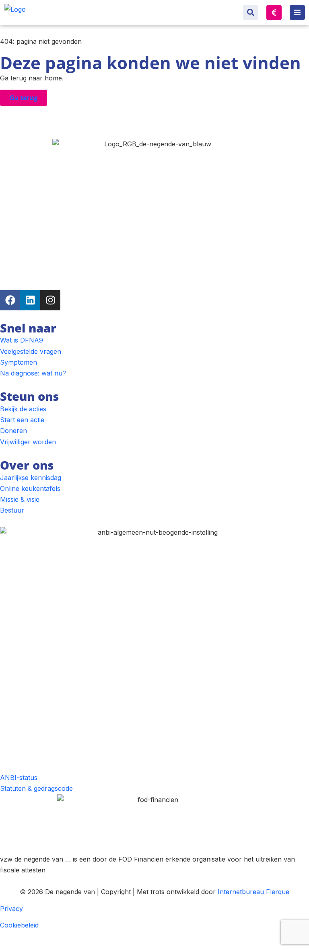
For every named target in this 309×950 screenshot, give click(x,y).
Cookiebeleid (19, 925)
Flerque (277, 892)
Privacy (11, 909)
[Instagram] (50, 300)
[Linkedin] (30, 300)
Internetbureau (241, 892)
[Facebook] (10, 300)
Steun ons (29, 396)
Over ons (27, 465)
